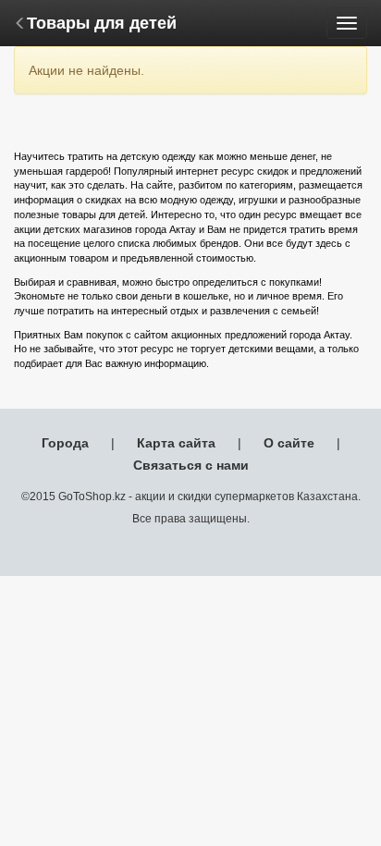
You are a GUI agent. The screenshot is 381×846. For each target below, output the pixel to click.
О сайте (289, 442)
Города (65, 442)
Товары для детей (102, 23)
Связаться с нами (191, 465)
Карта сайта (176, 442)
